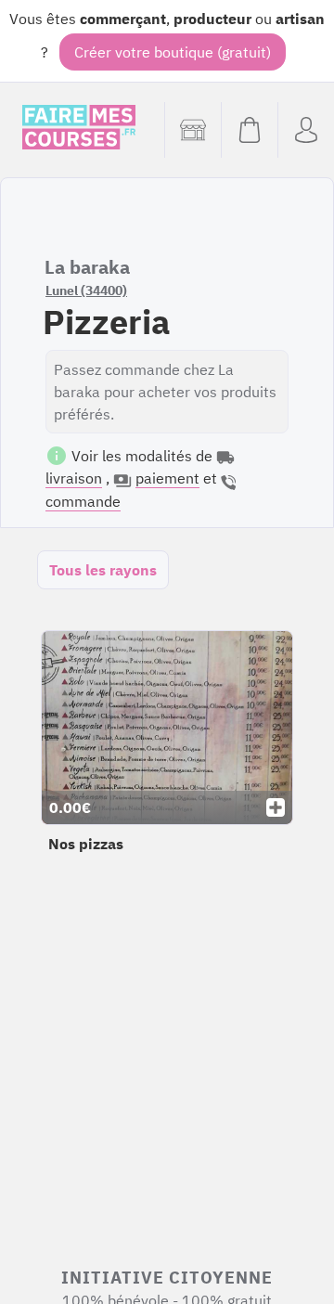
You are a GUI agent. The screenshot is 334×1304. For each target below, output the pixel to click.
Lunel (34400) (86, 290)
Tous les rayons (103, 570)
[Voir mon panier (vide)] (249, 130)
